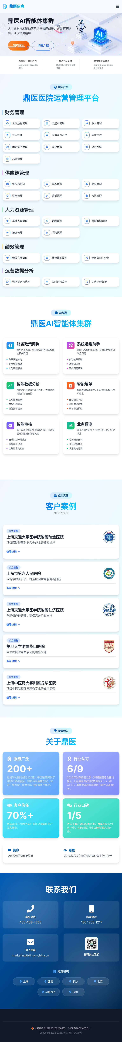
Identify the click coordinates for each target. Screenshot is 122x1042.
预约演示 (41, 46)
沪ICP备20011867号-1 (79, 1028)
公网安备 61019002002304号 (49, 1028)
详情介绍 (65, 46)
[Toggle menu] (117, 6)
